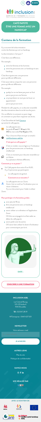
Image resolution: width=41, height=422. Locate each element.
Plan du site (20, 355)
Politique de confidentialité (20, 359)
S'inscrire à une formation (20, 284)
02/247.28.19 (22, 312)
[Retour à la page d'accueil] (20, 14)
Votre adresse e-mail (20, 330)
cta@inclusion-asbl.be (14, 138)
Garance (23, 121)
